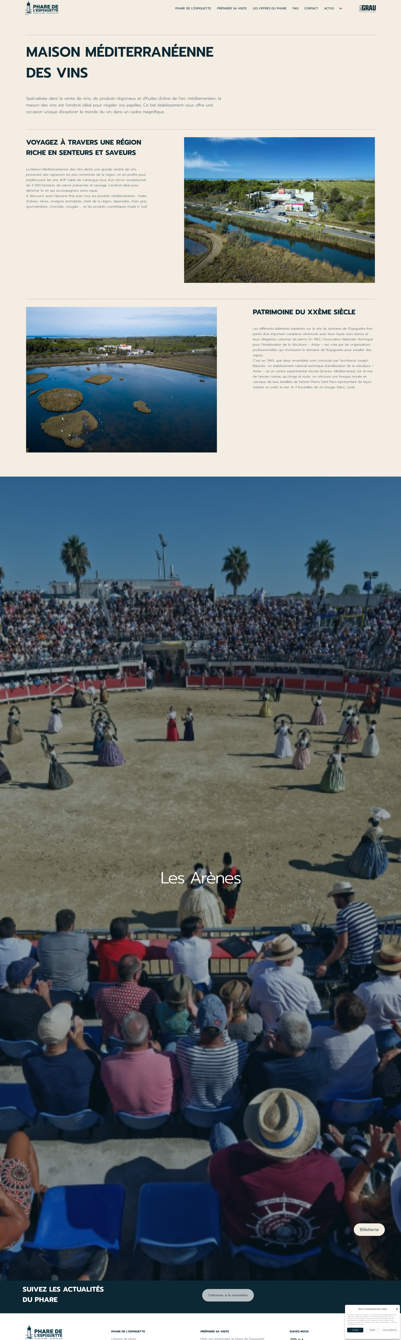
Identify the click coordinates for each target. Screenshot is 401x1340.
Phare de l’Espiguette (193, 8)
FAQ (295, 8)
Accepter (355, 1330)
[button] (397, 1309)
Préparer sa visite (232, 8)
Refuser (372, 1330)
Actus (329, 8)
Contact (311, 8)
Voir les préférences (390, 1330)
